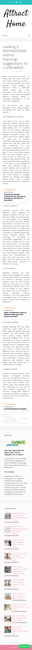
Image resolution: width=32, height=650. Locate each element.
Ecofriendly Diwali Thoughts (15, 409)
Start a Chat (25, 646)
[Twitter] (20, 2)
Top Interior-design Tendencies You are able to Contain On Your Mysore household (15, 197)
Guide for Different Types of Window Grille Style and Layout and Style (15, 314)
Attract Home (16, 18)
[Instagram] (12, 2)
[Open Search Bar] (29, 35)
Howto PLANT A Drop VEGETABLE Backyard (16, 423)
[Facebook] (9, 2)
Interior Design (9, 414)
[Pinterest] (16, 2)
